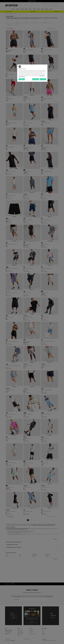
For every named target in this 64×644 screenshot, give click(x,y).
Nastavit (21, 79)
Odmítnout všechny (36, 79)
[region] (32, 73)
